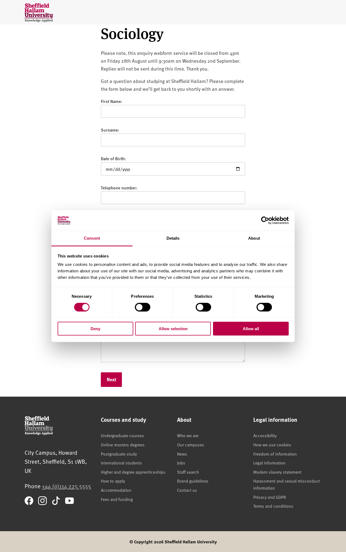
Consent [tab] (92, 238)
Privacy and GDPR (269, 497)
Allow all (251, 328)
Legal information (269, 463)
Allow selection (173, 328)
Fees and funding (117, 499)
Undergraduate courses (122, 435)
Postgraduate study (119, 454)
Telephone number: (119, 188)
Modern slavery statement (277, 472)
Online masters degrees (123, 444)
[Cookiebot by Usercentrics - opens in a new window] (265, 220)
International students (121, 463)
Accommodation (116, 490)
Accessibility (265, 435)
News (182, 454)
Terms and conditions (273, 506)
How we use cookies (272, 444)
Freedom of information (275, 454)
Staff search (188, 472)
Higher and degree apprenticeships (133, 472)
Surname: (110, 130)
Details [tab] (173, 238)
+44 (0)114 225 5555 (66, 486)
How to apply (113, 481)
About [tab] (254, 238)
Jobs (181, 463)
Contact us (187, 490)
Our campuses (190, 444)
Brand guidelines (192, 481)
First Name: (111, 101)
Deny (95, 328)
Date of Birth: (113, 158)
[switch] (142, 307)
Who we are (187, 435)
